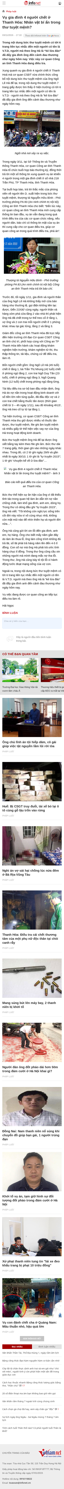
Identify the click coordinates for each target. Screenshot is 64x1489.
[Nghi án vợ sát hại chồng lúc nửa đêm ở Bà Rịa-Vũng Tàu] (32, 845)
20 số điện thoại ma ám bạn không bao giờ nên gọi (29, 1393)
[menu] (4, 3)
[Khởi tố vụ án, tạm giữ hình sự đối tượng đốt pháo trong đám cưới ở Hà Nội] (32, 1171)
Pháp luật (11, 11)
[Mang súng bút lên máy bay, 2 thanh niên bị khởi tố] (32, 978)
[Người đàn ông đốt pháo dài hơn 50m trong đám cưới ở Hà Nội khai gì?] (32, 1042)
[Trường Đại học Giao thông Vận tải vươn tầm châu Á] (20, 670)
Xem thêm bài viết (32, 1339)
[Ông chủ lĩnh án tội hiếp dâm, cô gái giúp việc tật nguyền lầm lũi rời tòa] (32, 717)
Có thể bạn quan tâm (20, 654)
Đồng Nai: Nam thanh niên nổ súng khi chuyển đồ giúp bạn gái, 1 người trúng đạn (30, 1135)
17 (23, 1385)
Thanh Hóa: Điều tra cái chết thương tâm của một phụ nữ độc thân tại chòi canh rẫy (30, 938)
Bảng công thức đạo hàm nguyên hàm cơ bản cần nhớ (30, 1360)
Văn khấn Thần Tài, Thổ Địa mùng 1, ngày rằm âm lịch (30, 1352)
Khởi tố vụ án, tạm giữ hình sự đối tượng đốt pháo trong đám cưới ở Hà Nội (29, 1200)
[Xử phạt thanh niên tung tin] (32, 1236)
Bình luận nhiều (47, 1346)
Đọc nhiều (17, 1346)
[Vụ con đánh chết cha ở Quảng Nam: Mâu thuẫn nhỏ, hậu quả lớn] (32, 1297)
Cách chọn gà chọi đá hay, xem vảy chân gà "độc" (28, 1409)
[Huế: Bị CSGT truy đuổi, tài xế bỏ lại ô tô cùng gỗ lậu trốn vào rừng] (32, 781)
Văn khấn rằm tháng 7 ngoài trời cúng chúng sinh (28, 1401)
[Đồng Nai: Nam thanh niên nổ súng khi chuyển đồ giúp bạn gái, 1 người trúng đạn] (32, 1106)
